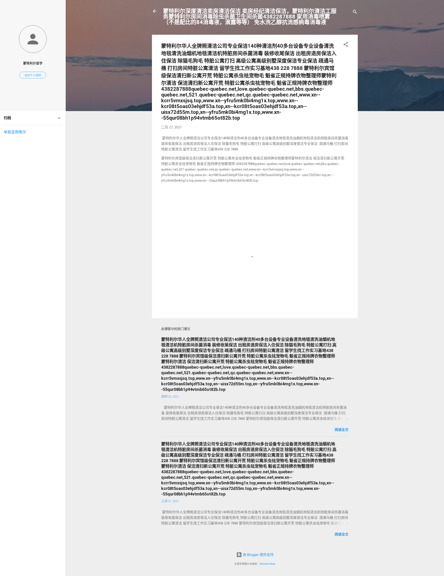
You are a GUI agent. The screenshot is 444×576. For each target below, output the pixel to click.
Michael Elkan (267, 563)
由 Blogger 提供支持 (258, 555)
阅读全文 (341, 430)
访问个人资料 (33, 75)
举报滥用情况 (15, 132)
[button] (345, 45)
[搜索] (355, 13)
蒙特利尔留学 (33, 63)
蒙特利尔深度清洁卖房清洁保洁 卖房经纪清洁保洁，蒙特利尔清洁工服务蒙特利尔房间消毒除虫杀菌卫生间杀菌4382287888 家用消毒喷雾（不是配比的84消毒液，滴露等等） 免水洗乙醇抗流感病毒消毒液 (249, 16)
